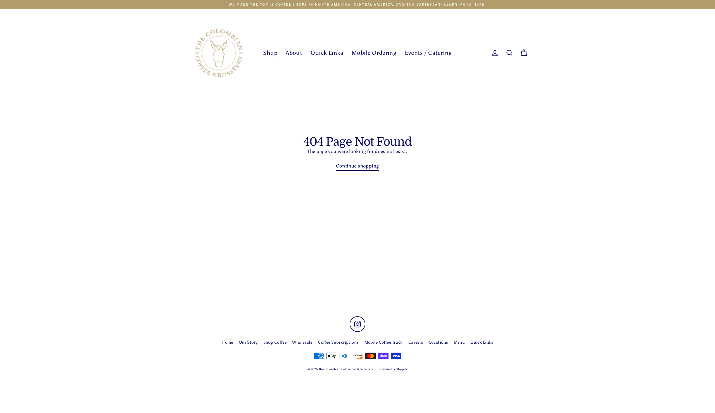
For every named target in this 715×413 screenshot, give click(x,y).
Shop (270, 52)
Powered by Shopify (393, 369)
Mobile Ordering (374, 52)
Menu (459, 342)
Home (227, 342)
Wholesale (302, 342)
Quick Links (327, 52)
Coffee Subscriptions (338, 342)
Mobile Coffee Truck (383, 342)
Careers (415, 342)
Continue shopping (357, 166)
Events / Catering (428, 52)
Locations (438, 342)
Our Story (248, 342)
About (294, 52)
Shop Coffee (275, 342)
